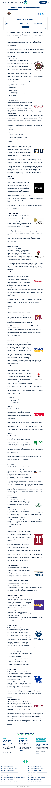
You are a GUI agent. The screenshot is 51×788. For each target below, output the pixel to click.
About (23, 2)
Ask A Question (18, 2)
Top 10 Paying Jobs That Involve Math (7, 779)
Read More (4, 754)
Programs (3, 2)
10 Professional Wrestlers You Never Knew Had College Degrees (8, 742)
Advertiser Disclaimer (31, 786)
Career (37, 739)
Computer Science (41, 739)
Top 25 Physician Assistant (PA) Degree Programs (9, 768)
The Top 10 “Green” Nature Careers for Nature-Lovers (9, 772)
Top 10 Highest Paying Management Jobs (34, 779)
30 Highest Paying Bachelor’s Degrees (24, 741)
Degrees (4, 738)
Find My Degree (43, 2)
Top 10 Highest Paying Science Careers (7, 766)
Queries (12, 2)
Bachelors (21, 738)
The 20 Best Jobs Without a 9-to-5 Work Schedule (35, 768)
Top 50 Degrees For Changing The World (34, 770)
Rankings (8, 2)
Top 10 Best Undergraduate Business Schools (35, 781)
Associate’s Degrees (39, 738)
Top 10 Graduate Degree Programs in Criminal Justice (9, 781)
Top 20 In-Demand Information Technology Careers (42, 744)
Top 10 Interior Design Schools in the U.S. (34, 766)
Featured (25, 738)
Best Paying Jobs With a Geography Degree (8, 775)
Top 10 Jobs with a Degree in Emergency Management (36, 777)
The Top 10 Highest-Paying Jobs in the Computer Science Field (37, 772)
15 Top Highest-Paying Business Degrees (7, 770)
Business (44, 738)
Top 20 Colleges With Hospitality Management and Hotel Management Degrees (13, 777)
